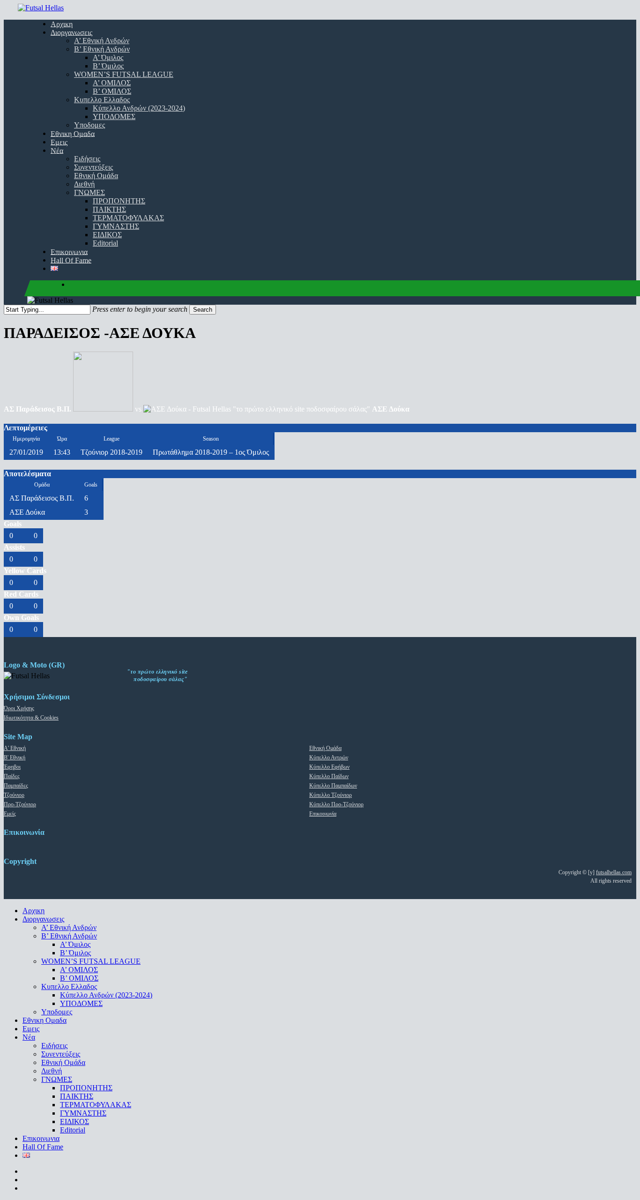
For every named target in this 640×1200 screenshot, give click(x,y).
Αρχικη (33, 911)
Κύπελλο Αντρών (328, 757)
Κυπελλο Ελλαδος (69, 986)
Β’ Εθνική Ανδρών (69, 936)
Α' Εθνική (15, 748)
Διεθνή (51, 1071)
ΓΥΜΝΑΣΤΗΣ (83, 1113)
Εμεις (30, 1029)
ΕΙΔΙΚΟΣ (74, 1121)
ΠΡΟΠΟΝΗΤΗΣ (86, 1088)
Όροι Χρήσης (19, 708)
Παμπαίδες (16, 785)
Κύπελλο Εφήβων (329, 767)
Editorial (72, 1130)
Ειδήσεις (54, 1046)
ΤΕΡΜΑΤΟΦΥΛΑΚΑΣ (95, 1105)
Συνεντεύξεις (60, 1054)
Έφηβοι (12, 767)
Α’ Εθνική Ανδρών (69, 927)
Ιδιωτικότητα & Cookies (31, 717)
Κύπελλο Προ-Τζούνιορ (336, 804)
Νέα (28, 1037)
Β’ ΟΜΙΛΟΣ (79, 978)
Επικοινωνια (41, 1138)
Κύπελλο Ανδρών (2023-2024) (106, 995)
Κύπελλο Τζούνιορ (330, 795)
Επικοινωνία (322, 813)
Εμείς (10, 813)
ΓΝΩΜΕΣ (56, 1079)
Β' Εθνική (14, 757)
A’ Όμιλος (75, 944)
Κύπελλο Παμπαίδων (333, 785)
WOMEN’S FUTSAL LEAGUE (91, 961)
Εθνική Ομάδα (325, 748)
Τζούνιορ (14, 795)
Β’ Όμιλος (75, 953)
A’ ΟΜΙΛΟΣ (79, 970)
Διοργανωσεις (43, 919)
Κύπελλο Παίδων (329, 776)
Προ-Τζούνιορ (20, 804)
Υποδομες (56, 1012)
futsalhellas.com (614, 872)
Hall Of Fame (42, 1147)
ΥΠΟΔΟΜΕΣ (81, 1003)
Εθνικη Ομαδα (44, 1020)
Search (202, 309)
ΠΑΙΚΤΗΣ (76, 1096)
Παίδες (12, 776)
